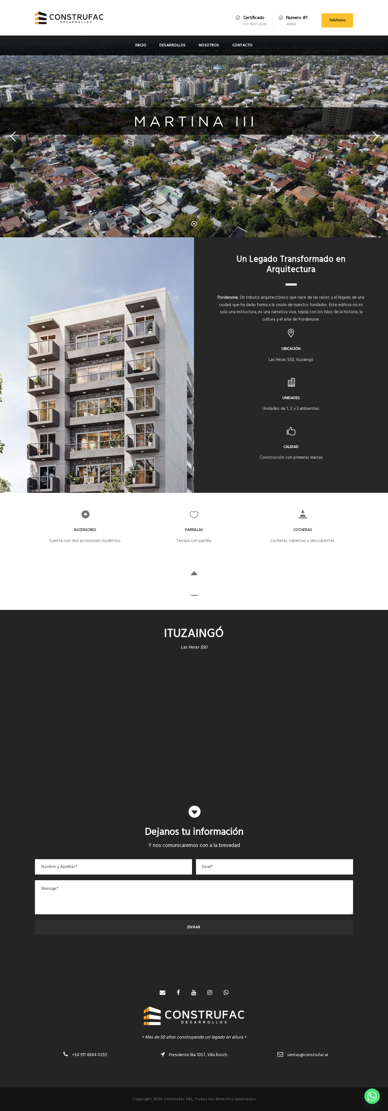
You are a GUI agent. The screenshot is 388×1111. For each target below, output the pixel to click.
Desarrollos (172, 45)
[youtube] (193, 993)
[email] (162, 993)
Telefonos (337, 20)
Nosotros (209, 45)
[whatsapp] (226, 993)
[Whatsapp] (372, 1096)
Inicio (140, 45)
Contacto (242, 45)
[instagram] (209, 993)
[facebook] (178, 993)
